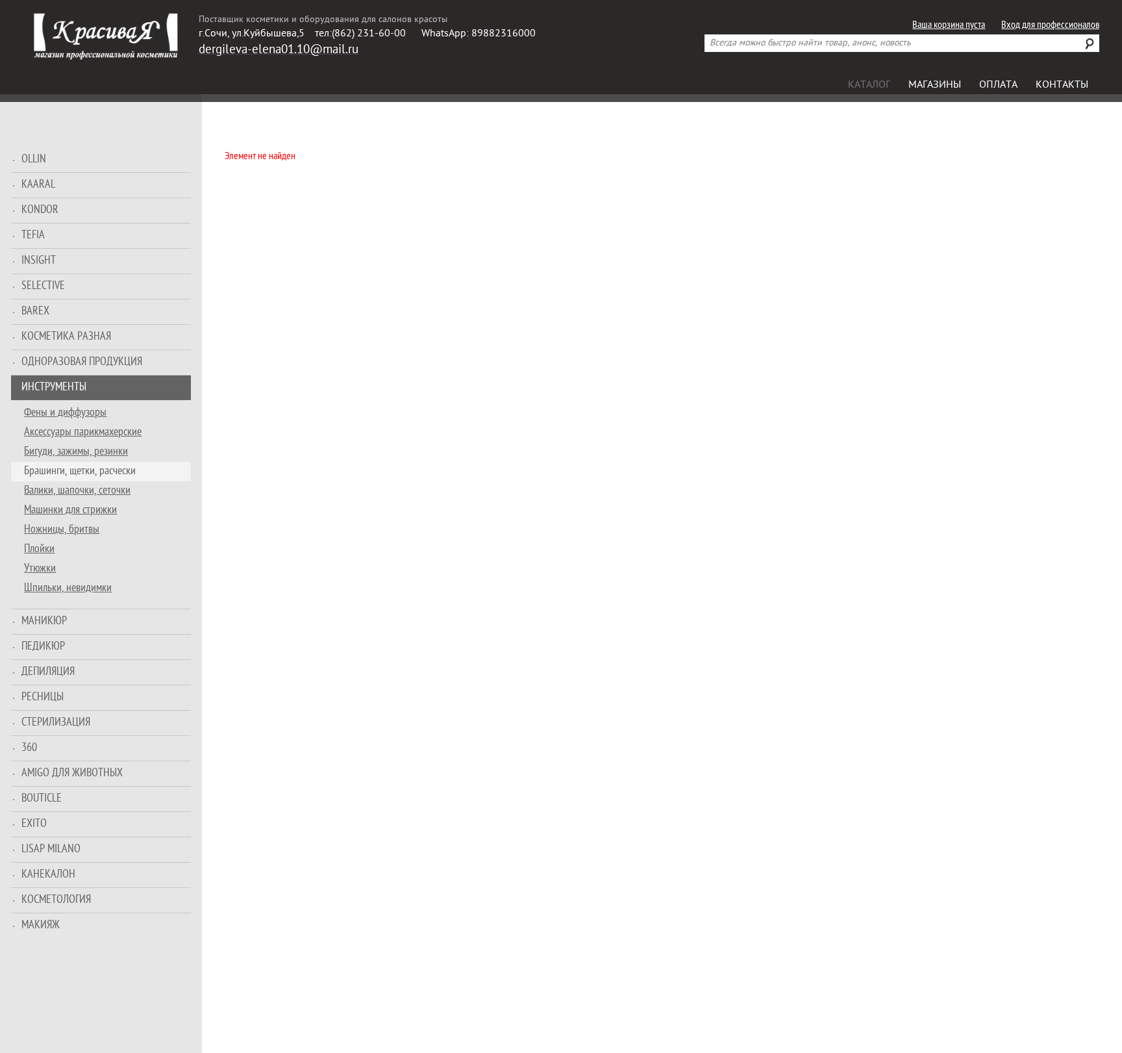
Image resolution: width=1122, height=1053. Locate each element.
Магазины (934, 85)
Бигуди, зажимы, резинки (76, 451)
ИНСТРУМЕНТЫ (53, 387)
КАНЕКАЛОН (48, 874)
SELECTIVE (43, 286)
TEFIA (33, 235)
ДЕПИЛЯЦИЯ (48, 672)
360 (29, 748)
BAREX (35, 311)
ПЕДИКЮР (43, 646)
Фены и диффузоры (65, 412)
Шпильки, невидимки (68, 588)
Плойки (39, 549)
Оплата (998, 85)
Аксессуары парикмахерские (83, 432)
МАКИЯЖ (40, 925)
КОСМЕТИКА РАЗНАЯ (66, 336)
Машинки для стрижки (70, 510)
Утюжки (40, 568)
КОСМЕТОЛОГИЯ (56, 900)
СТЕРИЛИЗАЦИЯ (55, 722)
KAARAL (38, 184)
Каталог (869, 85)
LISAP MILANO (51, 849)
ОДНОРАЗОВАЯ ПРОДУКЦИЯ (81, 362)
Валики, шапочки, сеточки (77, 490)
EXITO (34, 824)
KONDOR (39, 210)
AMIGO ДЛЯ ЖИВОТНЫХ (72, 773)
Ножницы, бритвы (61, 529)
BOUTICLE (41, 798)
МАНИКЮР (44, 621)
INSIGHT (38, 260)
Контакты (1062, 85)
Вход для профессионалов (1050, 25)
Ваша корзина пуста (948, 25)
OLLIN (33, 159)
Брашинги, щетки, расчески (80, 471)
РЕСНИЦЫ (42, 697)
